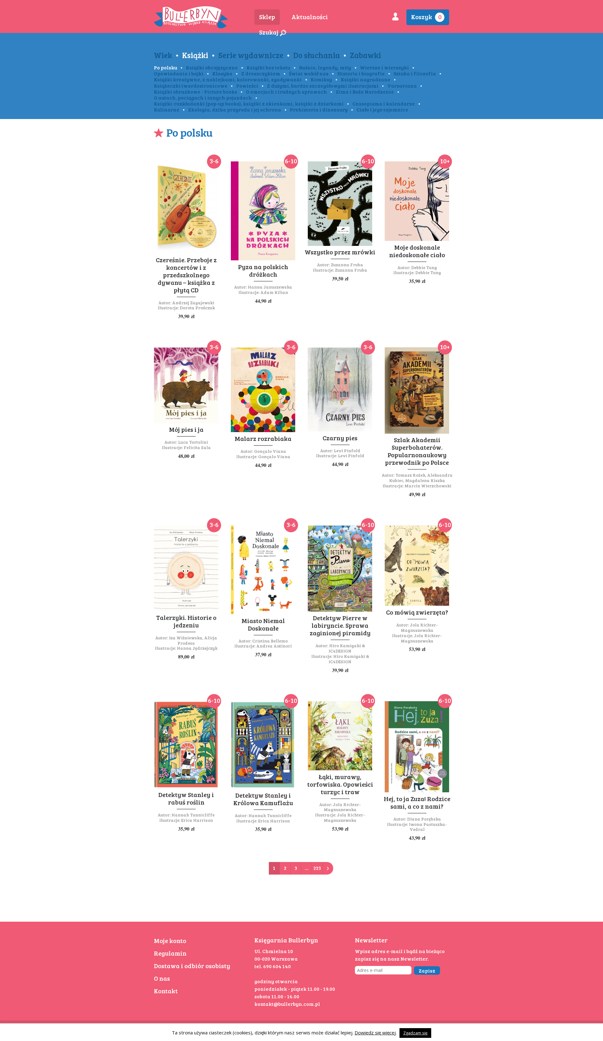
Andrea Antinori (274, 646)
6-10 (291, 160)
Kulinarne (166, 109)
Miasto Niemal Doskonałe (263, 624)
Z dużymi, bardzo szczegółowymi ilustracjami (322, 86)
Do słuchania (316, 55)
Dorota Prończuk (197, 308)
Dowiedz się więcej (375, 1032)
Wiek (163, 55)
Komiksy (321, 79)
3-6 (214, 160)
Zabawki (365, 55)
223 (317, 868)
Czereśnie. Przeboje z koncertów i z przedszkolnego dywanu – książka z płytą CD (186, 274)
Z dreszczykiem (260, 73)
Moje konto (170, 940)
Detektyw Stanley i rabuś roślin (186, 798)
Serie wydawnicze (250, 55)
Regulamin (170, 953)
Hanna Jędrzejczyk (197, 648)
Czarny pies (340, 437)
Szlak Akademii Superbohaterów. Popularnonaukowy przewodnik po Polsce (417, 451)
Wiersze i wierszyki (384, 67)
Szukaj (269, 32)
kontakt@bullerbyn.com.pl (287, 1003)
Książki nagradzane (365, 79)
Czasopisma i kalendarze (383, 103)
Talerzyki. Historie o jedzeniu (186, 621)
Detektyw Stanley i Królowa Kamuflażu (263, 799)
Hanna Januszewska (270, 287)
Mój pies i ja (186, 429)
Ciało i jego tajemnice (382, 109)
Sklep (267, 16)
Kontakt (166, 990)
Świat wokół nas (309, 73)
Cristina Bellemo (270, 641)
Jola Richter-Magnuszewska (419, 627)
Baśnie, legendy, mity (325, 67)
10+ (445, 160)
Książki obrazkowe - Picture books (195, 92)
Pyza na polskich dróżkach (263, 270)
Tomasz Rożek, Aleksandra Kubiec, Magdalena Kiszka (421, 477)
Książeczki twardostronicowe (190, 86)
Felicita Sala (197, 447)
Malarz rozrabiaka (263, 438)
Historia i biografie (361, 73)
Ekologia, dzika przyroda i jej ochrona (234, 109)
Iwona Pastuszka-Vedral (428, 826)
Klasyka (222, 73)
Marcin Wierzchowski (428, 486)
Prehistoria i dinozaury (319, 109)
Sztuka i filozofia (415, 73)
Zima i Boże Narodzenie (365, 92)
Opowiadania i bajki (179, 73)
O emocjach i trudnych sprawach (286, 92)
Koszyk (426, 16)
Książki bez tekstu (268, 67)
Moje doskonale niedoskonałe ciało (417, 251)
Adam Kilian (274, 292)
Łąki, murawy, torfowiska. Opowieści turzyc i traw (340, 784)
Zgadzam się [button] (415, 1033)
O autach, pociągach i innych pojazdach (203, 97)
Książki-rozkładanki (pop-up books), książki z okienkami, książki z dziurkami (249, 103)
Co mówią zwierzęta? (417, 612)
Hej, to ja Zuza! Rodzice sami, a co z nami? (417, 802)
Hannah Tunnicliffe (193, 815)
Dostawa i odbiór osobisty (192, 965)
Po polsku (165, 67)
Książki (195, 55)
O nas (162, 978)
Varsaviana (402, 86)
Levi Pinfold (347, 450)
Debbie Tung (424, 267)
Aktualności (309, 16)
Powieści (247, 86)
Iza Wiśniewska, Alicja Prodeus (193, 640)
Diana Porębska (424, 819)
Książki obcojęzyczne (212, 67)
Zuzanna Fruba (347, 265)
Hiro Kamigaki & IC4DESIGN (347, 648)
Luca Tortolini (193, 442)
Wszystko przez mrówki (340, 251)
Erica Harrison (197, 820)
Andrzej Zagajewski (193, 303)
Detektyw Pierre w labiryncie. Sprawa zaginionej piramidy (340, 625)
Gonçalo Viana (270, 451)
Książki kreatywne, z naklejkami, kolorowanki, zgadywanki (228, 79)
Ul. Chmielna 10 (273, 951)
